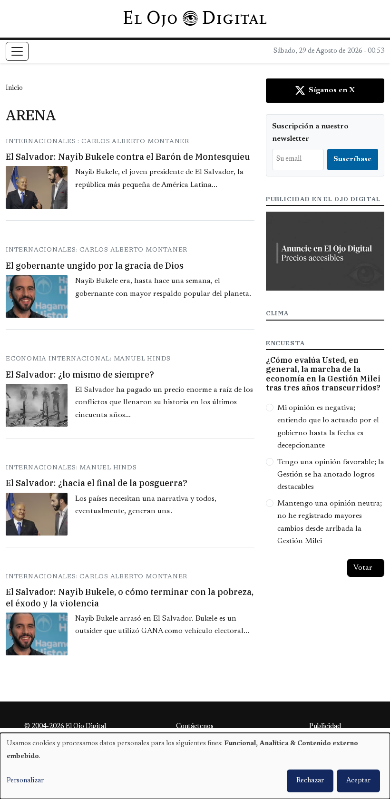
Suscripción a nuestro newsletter (310, 133)
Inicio (14, 88)
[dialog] (195, 766)
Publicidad (325, 726)
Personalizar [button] (25, 781)
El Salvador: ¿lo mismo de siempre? (80, 374)
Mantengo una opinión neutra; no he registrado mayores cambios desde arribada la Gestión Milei (329, 522)
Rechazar (310, 781)
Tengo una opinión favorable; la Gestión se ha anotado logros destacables (330, 474)
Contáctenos (195, 726)
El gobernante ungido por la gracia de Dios (95, 265)
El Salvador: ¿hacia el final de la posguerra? (96, 482)
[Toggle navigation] (17, 51)
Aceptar (358, 781)
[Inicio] (195, 18)
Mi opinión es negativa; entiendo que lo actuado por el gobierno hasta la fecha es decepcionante (328, 426)
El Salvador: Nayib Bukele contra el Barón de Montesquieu (128, 156)
